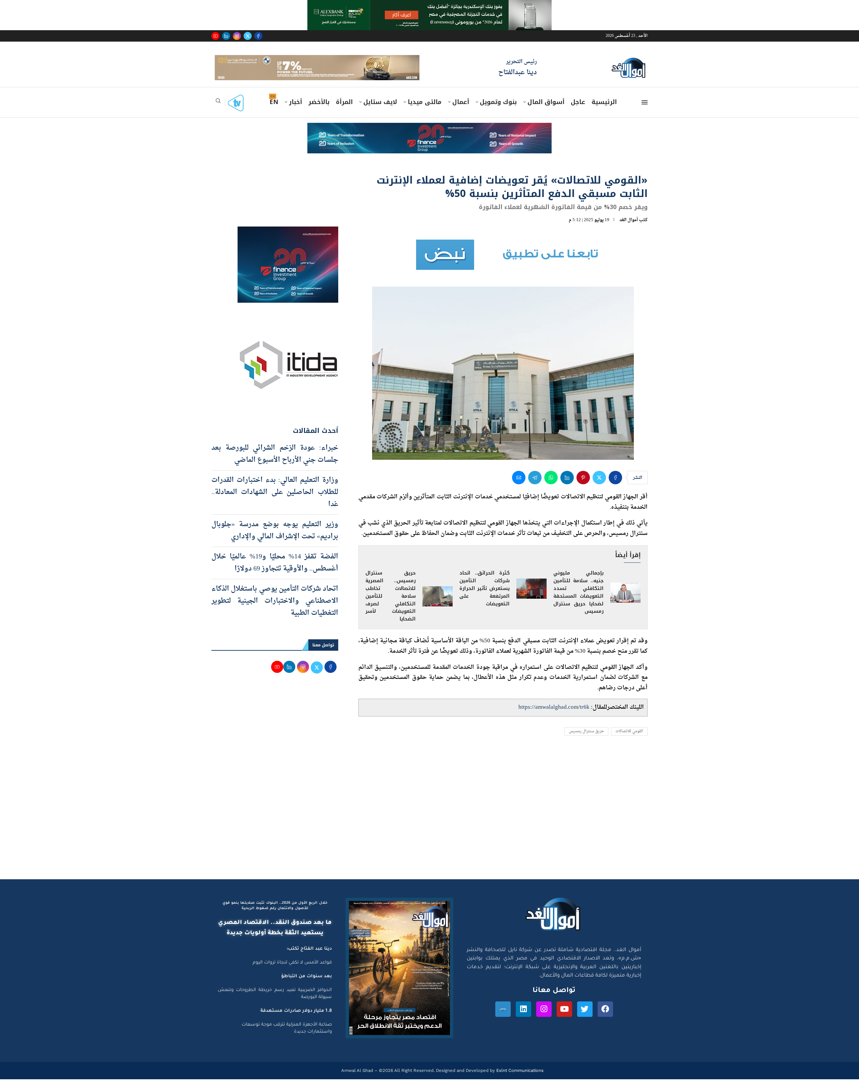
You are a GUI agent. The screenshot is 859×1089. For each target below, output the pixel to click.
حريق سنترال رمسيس (586, 741)
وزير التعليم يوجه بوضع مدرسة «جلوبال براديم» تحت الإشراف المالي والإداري (274, 540)
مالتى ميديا (425, 112)
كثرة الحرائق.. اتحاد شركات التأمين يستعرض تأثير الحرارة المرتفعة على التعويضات (484, 598)
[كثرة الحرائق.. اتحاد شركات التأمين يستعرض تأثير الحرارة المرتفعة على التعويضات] (531, 598)
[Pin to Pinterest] (583, 487)
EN (273, 112)
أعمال (460, 112)
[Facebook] (258, 36)
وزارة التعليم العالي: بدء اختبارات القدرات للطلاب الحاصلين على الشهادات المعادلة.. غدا (274, 501)
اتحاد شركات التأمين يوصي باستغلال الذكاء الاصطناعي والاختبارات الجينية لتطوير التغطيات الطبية (274, 610)
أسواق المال (545, 112)
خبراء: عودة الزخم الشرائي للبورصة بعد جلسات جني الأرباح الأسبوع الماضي (274, 463)
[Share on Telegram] (535, 487)
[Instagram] (237, 36)
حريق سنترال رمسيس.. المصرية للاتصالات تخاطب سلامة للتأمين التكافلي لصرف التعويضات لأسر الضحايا (390, 605)
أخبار (295, 112)
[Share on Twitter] (599, 487)
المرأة (344, 112)
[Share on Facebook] (615, 487)
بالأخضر (319, 112)
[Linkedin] (226, 36)
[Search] (218, 112)
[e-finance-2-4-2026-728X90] (429, 139)
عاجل (578, 112)
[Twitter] (248, 36)
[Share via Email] (518, 487)
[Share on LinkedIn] (567, 487)
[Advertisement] (429, 825)
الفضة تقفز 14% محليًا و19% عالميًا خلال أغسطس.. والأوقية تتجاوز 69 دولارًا (274, 572)
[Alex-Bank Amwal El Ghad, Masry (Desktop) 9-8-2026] (429, 6)
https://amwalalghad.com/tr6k (554, 717)
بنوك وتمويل (498, 112)
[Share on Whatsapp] (551, 487)
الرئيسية (604, 112)
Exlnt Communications (519, 1080)
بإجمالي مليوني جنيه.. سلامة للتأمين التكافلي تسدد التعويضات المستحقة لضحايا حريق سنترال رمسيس (578, 602)
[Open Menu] (645, 112)
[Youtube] (215, 36)
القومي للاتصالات (629, 741)
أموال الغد (628, 230)
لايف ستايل (380, 112)
